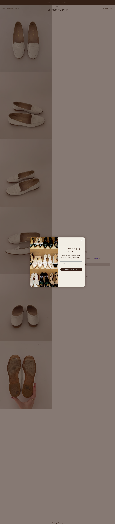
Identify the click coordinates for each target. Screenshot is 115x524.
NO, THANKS (71, 275)
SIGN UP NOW (71, 269)
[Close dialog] (82, 239)
